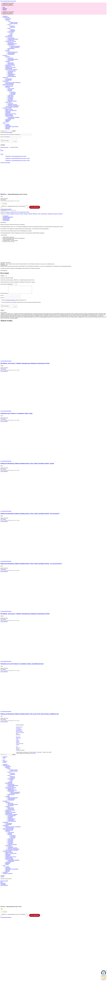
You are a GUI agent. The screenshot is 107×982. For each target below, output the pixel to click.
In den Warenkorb (34, 915)
